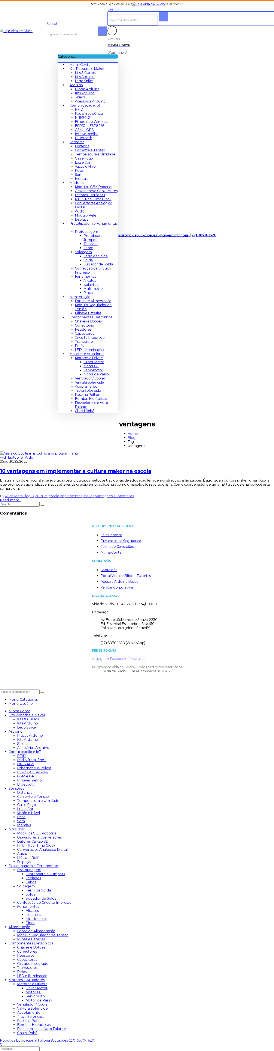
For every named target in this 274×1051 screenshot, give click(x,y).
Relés (79, 346)
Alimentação (80, 297)
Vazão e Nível (86, 166)
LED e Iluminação (89, 350)
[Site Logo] (148, 4)
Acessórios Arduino (90, 101)
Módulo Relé (85, 215)
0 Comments (123, 496)
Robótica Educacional (137, 235)
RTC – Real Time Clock (93, 199)
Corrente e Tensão (90, 150)
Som (78, 175)
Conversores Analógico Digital (42, 850)
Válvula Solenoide (89, 382)
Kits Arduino (85, 77)
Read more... (10, 500)
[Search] (102, 31)
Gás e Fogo (84, 158)
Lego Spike (84, 81)
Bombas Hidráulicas (91, 399)
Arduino (76, 85)
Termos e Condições (117, 547)
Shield (80, 97)
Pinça (88, 293)
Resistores (83, 329)
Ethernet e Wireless (91, 122)
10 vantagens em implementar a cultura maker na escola (75, 471)
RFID (79, 109)
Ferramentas (85, 276)
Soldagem (83, 252)
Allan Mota (14, 496)
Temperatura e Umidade (95, 154)
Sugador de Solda (98, 264)
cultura (41, 496)
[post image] (137, 455)
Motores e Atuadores (87, 354)
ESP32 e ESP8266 (89, 126)
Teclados (90, 244)
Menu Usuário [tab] (21, 704)
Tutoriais (164, 235)
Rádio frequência (89, 113)
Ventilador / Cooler (90, 378)
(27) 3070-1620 (202, 235)
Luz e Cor (82, 162)
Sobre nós (109, 570)
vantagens (103, 496)
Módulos (77, 183)
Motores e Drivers (89, 358)
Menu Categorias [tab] (23, 699)
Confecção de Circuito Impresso (44, 902)
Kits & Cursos (85, 73)
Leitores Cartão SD (90, 195)
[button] (52, 24)
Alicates (89, 281)
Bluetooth (83, 138)
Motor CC (91, 366)
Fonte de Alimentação (93, 301)
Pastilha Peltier (87, 395)
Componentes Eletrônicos (91, 317)
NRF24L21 (83, 118)
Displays (81, 219)
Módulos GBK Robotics (93, 187)
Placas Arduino (87, 89)
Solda (88, 260)
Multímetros (93, 289)
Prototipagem (86, 232)
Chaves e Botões (88, 321)
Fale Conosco (111, 535)
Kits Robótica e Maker (87, 69)
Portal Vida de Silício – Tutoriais (125, 576)
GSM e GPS (84, 130)
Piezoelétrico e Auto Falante (41, 1029)
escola (54, 496)
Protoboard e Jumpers (94, 238)
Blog (26, 496)
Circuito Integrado (90, 338)
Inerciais (81, 179)
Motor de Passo (96, 374)
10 (32, 496)
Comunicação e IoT (85, 105)
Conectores (84, 325)
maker (88, 496)
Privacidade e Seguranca (121, 541)
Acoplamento (86, 386)
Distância (82, 146)
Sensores (77, 142)
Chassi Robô (84, 411)
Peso (79, 171)
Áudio (80, 211)
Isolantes (90, 285)
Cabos (88, 248)
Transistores (84, 342)
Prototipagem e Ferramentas (33, 866)
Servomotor (93, 370)
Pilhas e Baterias (88, 313)
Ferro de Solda (95, 256)
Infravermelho (86, 134)
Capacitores (84, 333)
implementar (71, 496)
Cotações (180, 235)
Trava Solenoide (88, 390)
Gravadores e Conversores (96, 191)
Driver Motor (93, 362)
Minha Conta (80, 65)
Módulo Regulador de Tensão (42, 935)
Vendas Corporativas (117, 587)
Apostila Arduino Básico (119, 582)
